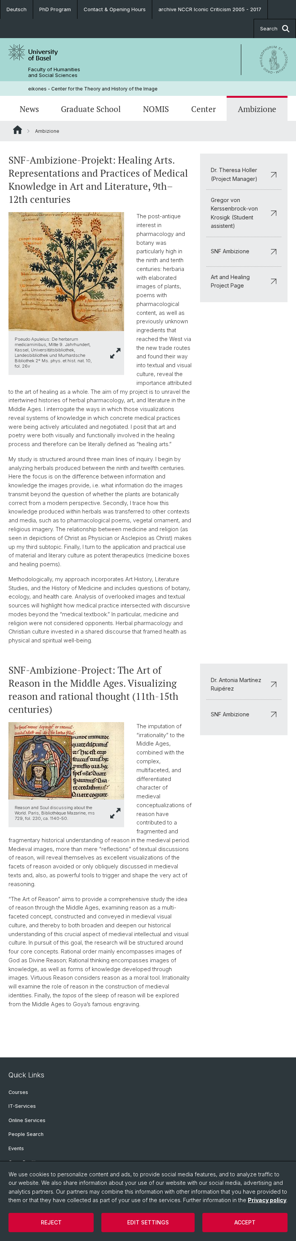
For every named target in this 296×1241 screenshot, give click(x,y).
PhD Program (55, 9)
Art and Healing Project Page (230, 281)
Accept (245, 1222)
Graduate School (91, 109)
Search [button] (269, 28)
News (29, 109)
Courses (18, 1092)
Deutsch (17, 9)
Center (203, 109)
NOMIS (156, 109)
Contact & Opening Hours (115, 9)
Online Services (26, 1120)
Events (16, 1148)
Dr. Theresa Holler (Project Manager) (234, 174)
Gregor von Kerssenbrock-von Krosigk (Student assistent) (234, 213)
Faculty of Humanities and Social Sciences (54, 72)
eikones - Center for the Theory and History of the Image (93, 89)
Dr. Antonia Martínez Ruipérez (236, 684)
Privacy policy (267, 1200)
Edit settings (148, 1222)
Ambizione (257, 109)
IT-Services (22, 1106)
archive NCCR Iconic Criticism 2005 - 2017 (209, 9)
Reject (51, 1222)
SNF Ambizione (230, 251)
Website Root (17, 129)
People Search (26, 1134)
